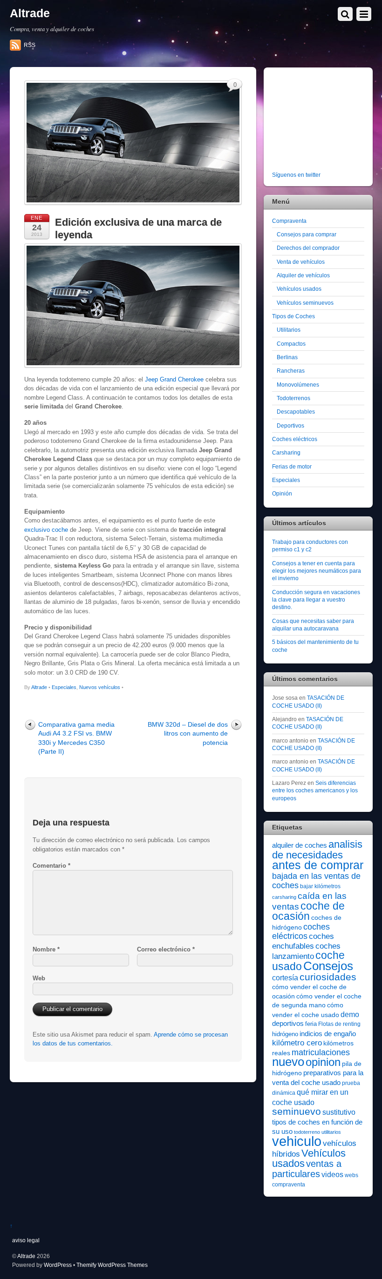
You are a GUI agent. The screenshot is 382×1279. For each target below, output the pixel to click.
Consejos (328, 966)
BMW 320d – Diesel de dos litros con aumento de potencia (188, 733)
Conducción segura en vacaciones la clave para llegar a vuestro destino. (316, 599)
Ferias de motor (292, 466)
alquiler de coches (299, 845)
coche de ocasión (308, 911)
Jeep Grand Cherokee (174, 379)
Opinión (282, 493)
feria (311, 1023)
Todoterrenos (293, 398)
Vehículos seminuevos (305, 303)
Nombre (46, 949)
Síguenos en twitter (296, 175)
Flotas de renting (339, 1024)
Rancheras (291, 371)
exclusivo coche (46, 529)
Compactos (291, 344)
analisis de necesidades (317, 849)
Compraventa (289, 221)
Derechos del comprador (308, 248)
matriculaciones (321, 1052)
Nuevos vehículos (99, 687)
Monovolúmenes (298, 385)
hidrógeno (285, 1034)
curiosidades (328, 976)
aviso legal (26, 1240)
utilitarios (331, 1132)
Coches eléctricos (294, 439)
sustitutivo (338, 1112)
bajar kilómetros (320, 886)
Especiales (64, 687)
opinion (323, 1062)
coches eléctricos (301, 931)
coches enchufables (303, 941)
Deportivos (290, 425)
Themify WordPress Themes (112, 1265)
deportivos (288, 1023)
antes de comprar (317, 864)
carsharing (284, 897)
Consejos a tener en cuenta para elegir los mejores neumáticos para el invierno (316, 571)
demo (350, 1014)
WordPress (58, 1265)
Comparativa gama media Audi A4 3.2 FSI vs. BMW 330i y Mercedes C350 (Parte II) (76, 738)
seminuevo (296, 1111)
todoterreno (307, 1132)
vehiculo (296, 1141)
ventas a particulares (306, 1168)
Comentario (51, 865)
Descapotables (296, 411)
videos (332, 1174)
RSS (29, 45)
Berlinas (287, 357)
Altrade (39, 687)
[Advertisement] (327, 120)
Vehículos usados (299, 289)
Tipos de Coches (293, 316)
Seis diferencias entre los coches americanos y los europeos (315, 790)
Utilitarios (288, 330)
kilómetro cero (297, 1042)
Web (39, 978)
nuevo (288, 1061)
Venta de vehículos (301, 262)
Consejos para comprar (306, 234)
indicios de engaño (328, 1034)
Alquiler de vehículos (303, 275)
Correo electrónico (166, 949)
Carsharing (286, 452)
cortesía (285, 978)
